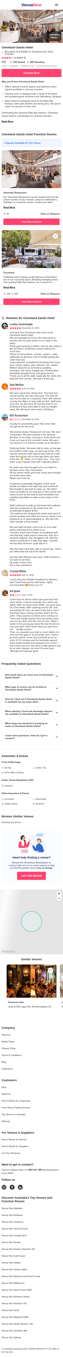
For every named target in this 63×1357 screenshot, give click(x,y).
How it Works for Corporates (16, 1100)
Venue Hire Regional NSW (15, 1317)
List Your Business (11, 1153)
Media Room (8, 1041)
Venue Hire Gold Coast (13, 1256)
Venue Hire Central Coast (15, 1228)
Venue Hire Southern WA (14, 1330)
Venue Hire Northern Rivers (16, 1296)
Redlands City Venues (11, 822)
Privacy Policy (9, 1048)
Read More (7, 121)
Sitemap (6, 1121)
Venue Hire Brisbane (12, 1215)
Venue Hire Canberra (12, 1222)
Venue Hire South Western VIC (17, 1324)
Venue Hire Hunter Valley (14, 1269)
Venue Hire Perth (10, 1310)
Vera (4, 1087)
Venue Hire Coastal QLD (14, 1235)
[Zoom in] (59, 893)
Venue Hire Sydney (11, 1337)
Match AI (6, 1094)
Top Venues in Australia (13, 1114)
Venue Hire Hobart (11, 1262)
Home (4, 66)
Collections (7, 1068)
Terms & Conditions (11, 1055)
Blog (4, 1062)
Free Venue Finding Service (16, 1107)
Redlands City (27, 66)
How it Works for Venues (14, 1139)
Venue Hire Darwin (11, 1242)
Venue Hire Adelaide (12, 1208)
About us (6, 1034)
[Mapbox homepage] (8, 951)
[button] (31, 676)
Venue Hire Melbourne (13, 1283)
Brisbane (14, 66)
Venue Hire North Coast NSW (17, 1290)
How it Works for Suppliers (15, 1146)
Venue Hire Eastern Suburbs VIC (18, 1249)
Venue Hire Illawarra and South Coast (21, 1276)
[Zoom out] (59, 898)
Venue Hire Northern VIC (14, 1303)
